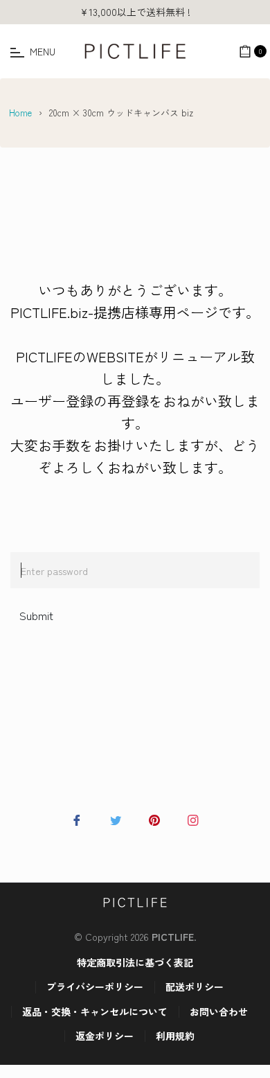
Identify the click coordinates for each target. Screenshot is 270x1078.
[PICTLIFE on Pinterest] (154, 818)
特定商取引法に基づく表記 (135, 962)
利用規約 (175, 1036)
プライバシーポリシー (94, 986)
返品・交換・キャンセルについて (95, 1011)
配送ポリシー (194, 986)
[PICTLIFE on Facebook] (76, 818)
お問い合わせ (219, 1011)
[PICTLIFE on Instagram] (193, 818)
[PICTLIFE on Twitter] (115, 818)
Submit (36, 615)
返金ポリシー (104, 1036)
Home (20, 112)
